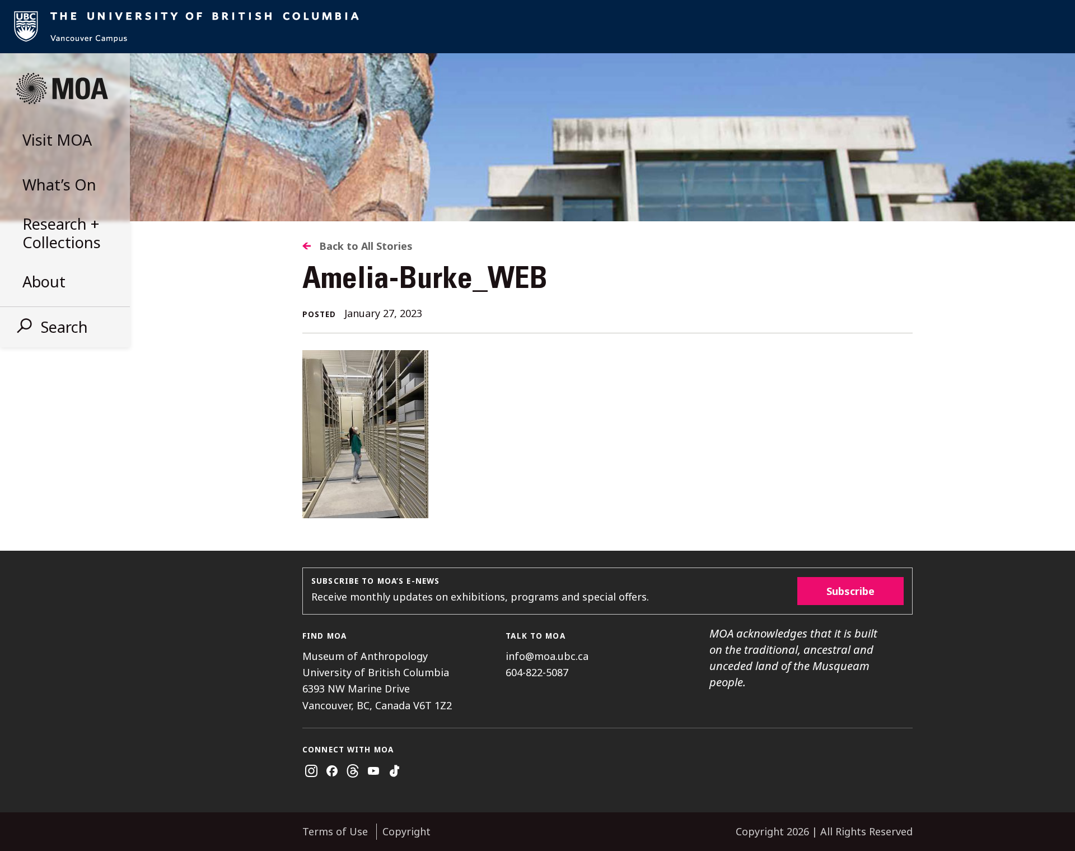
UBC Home (537, 26)
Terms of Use (335, 831)
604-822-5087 (537, 672)
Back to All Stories (366, 246)
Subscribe (850, 591)
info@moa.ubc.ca (547, 656)
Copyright (406, 831)
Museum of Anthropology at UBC (61, 88)
